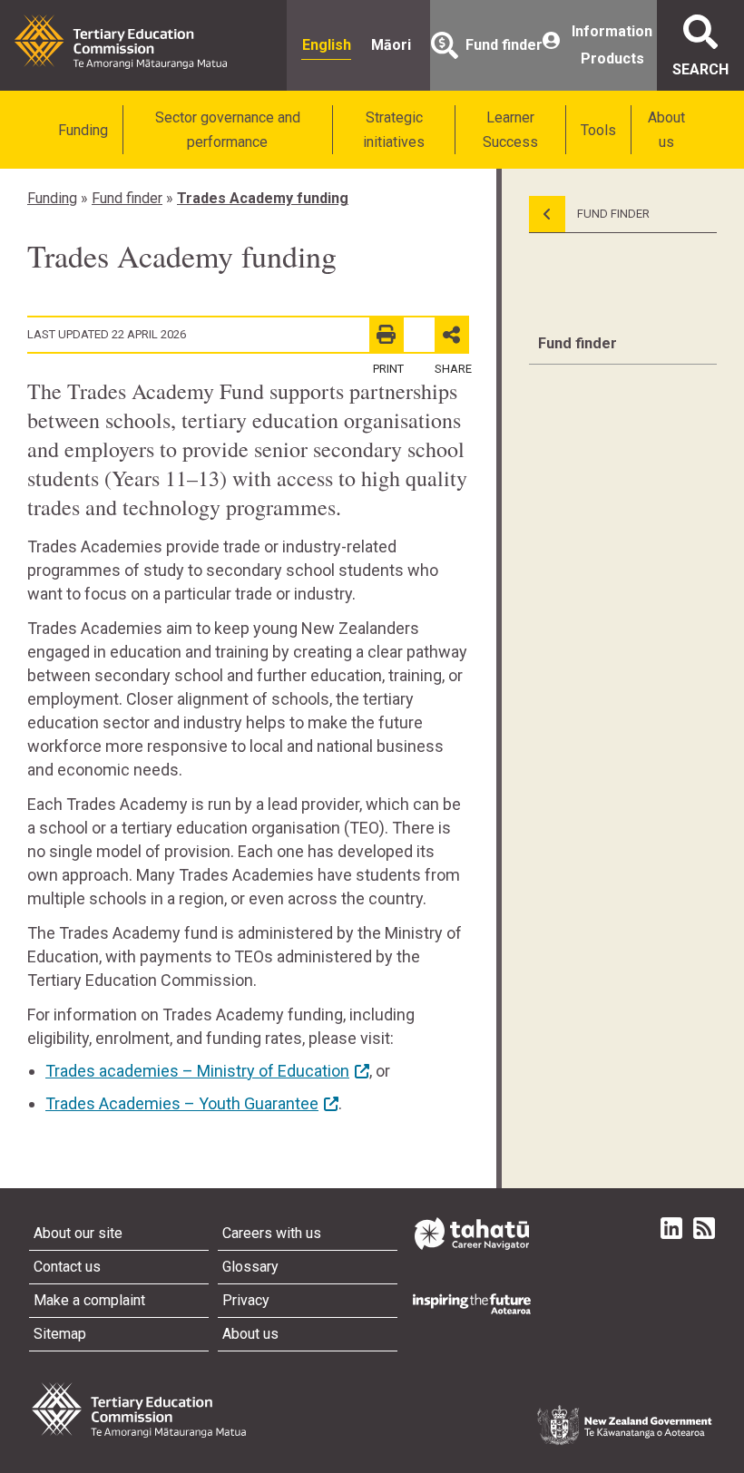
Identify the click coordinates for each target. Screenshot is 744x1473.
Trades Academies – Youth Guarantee (181, 1103)
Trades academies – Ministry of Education (197, 1070)
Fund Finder (612, 213)
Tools (598, 130)
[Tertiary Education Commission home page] (121, 42)
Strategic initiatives (394, 130)
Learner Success (510, 130)
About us (666, 130)
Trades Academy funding (262, 198)
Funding (83, 130)
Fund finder (127, 198)
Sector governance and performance (227, 130)
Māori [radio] (391, 45)
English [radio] (326, 45)
